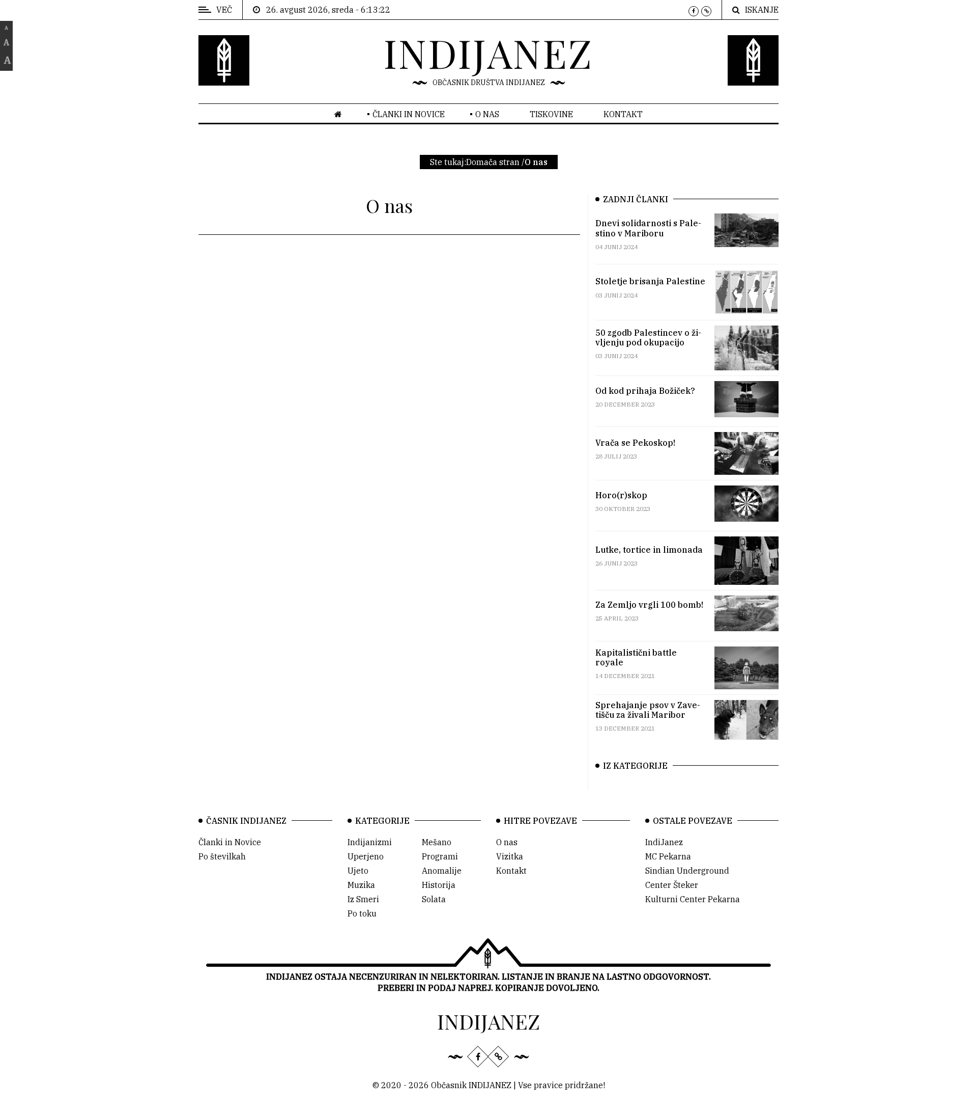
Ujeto (358, 871)
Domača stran (493, 162)
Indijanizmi (370, 842)
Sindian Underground (687, 871)
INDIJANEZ (488, 52)
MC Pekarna (668, 856)
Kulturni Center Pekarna (692, 899)
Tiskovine (551, 114)
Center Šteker (671, 885)
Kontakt (623, 114)
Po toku (362, 913)
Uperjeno (366, 856)
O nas (487, 114)
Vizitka (509, 856)
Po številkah (222, 856)
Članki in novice (408, 114)
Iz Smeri (363, 899)
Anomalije (442, 871)
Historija (438, 885)
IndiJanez (664, 842)
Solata (434, 899)
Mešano (436, 842)
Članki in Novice (229, 842)
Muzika (361, 885)
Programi (440, 856)
